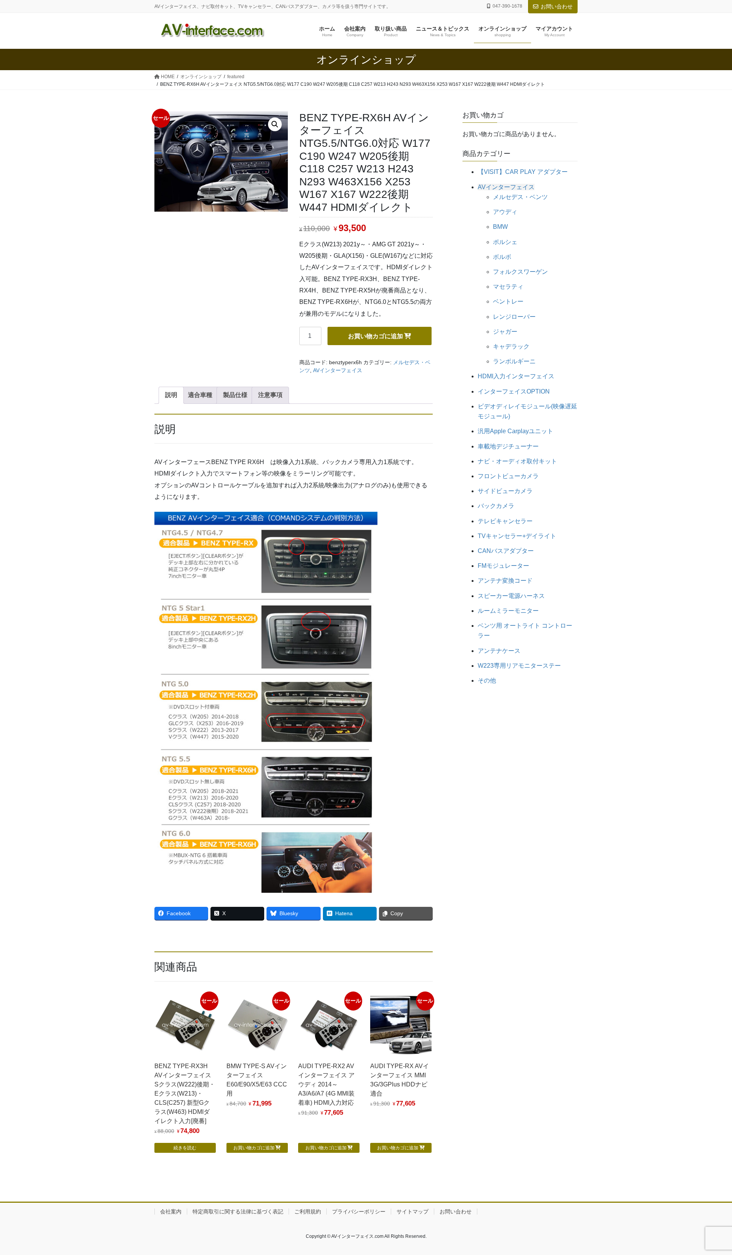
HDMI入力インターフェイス (516, 376)
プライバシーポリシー (358, 1211)
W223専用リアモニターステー (519, 665)
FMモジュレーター (503, 565)
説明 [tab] (171, 395)
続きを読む (184, 1148)
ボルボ (502, 257)
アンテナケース (499, 651)
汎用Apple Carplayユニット (515, 431)
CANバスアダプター (506, 551)
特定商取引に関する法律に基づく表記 (238, 1211)
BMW (500, 226)
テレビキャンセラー (505, 521)
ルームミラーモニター (508, 610)
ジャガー (505, 331)
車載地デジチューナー (508, 446)
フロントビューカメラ (508, 476)
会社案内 (170, 1211)
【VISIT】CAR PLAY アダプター (523, 172)
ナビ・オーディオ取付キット (517, 461)
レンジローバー (514, 316)
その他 (487, 680)
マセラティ (508, 286)
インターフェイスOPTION (514, 391)
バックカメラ (496, 506)
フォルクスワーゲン (520, 271)
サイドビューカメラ (505, 491)
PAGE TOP (708, 1210)
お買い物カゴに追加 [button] (253, 1148)
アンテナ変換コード (505, 580)
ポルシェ (505, 242)
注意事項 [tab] (270, 395)
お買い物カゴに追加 (375, 336)
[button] (275, 124)
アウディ (505, 212)
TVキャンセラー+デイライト (517, 536)
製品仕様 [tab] (235, 395)
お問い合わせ (557, 6)
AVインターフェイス (337, 370)
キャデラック (511, 346)
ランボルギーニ (514, 361)
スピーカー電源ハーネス (511, 596)
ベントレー (508, 301)
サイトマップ (412, 1211)
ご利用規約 (307, 1211)
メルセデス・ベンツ (520, 197)
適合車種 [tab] (200, 395)
